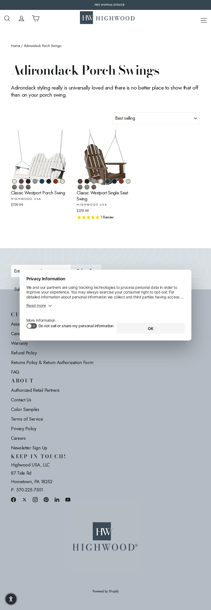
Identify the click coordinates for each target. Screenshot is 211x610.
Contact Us (21, 399)
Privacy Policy (23, 428)
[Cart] (36, 18)
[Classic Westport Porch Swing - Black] (28, 181)
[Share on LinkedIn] (57, 499)
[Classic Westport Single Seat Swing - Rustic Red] (121, 181)
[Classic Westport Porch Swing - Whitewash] (62, 181)
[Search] (7, 18)
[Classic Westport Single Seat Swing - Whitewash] (128, 181)
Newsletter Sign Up (29, 447)
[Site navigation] (204, 19)
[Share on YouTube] (67, 499)
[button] (11, 599)
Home (15, 45)
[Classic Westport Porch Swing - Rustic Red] (55, 181)
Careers (18, 438)
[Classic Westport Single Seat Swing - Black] (87, 181)
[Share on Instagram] (35, 499)
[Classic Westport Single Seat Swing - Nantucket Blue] (107, 181)
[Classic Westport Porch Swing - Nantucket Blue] (42, 181)
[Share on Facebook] (13, 499)
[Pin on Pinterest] (46, 499)
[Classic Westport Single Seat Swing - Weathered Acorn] (80, 181)
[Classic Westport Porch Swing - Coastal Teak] (35, 181)
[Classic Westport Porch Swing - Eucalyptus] (14, 187)
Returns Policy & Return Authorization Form (52, 362)
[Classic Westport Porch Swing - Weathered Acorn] (21, 181)
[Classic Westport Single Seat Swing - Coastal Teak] (93, 181)
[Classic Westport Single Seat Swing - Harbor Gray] (87, 187)
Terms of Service (27, 419)
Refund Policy (24, 352)
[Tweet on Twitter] (24, 499)
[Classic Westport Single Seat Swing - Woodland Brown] (93, 187)
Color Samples (25, 409)
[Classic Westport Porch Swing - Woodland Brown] (28, 187)
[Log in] (21, 18)
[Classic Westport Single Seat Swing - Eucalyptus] (80, 187)
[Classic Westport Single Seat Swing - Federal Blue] (114, 181)
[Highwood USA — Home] (107, 18)
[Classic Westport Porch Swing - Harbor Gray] (21, 187)
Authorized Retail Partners (35, 390)
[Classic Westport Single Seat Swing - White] (100, 181)
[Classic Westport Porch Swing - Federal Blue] (48, 181)
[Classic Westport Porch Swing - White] (14, 181)
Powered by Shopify (106, 591)
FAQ (15, 372)
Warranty (19, 343)
